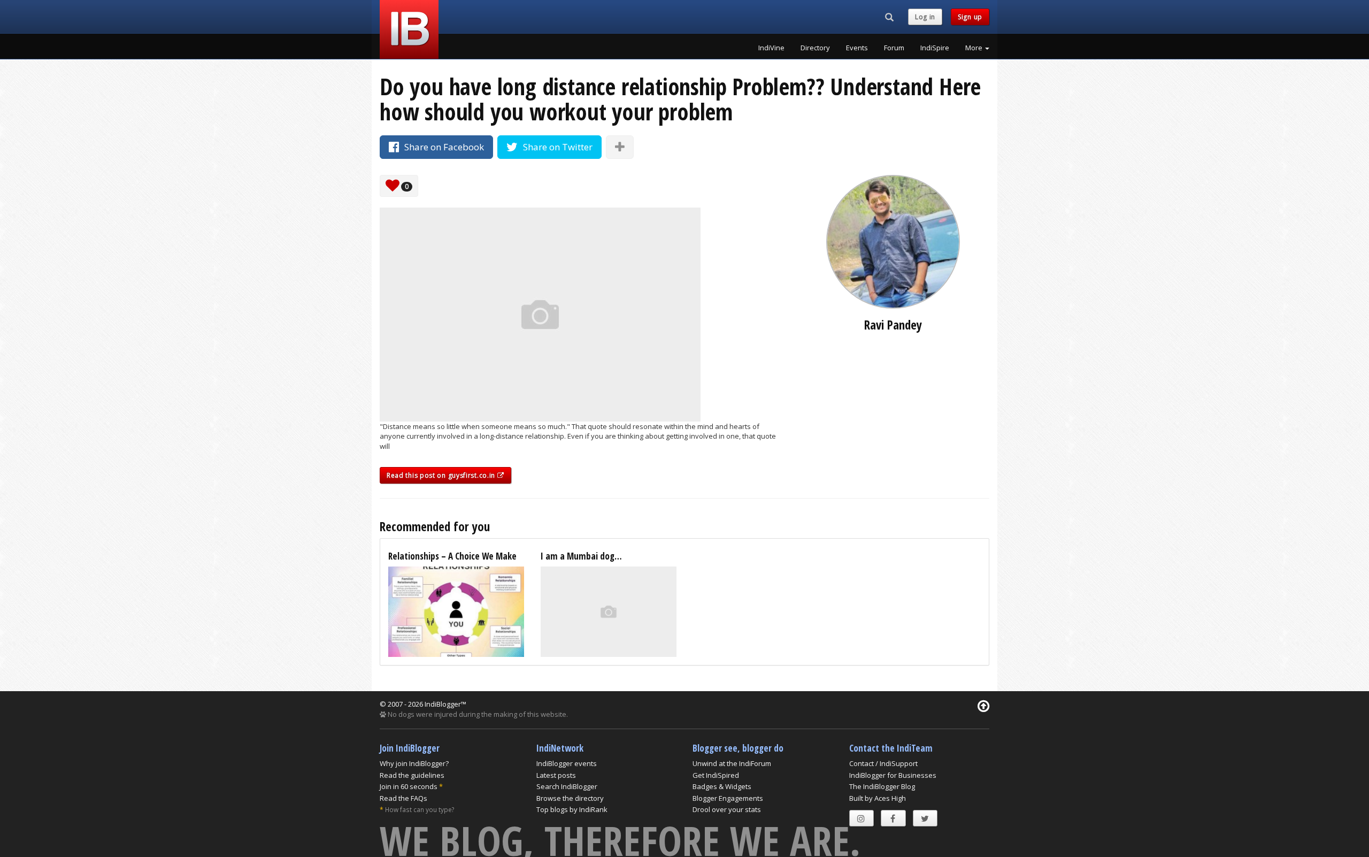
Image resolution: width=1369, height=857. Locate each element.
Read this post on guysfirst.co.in (442, 475)
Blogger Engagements (728, 798)
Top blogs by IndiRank (571, 809)
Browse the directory (570, 798)
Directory (815, 47)
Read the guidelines (412, 775)
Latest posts (556, 775)
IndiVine (771, 47)
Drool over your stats (727, 809)
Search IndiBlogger (566, 786)
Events (857, 47)
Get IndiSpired (716, 775)
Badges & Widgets (722, 786)
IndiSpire (934, 47)
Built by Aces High (877, 798)
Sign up (970, 16)
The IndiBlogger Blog (882, 786)
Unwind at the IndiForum (732, 763)
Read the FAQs (403, 798)
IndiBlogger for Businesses (892, 775)
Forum (894, 47)
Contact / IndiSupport (883, 763)
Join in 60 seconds (408, 786)
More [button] (974, 47)
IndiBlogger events (566, 763)
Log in (925, 16)
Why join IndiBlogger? (414, 763)
